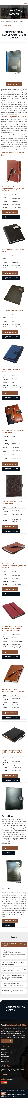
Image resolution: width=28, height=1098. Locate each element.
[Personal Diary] (14, 798)
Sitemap (4, 1059)
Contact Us (5, 1057)
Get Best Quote (11, 212)
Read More (7, 852)
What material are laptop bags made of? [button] (12, 944)
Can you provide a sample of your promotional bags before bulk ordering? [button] (13, 977)
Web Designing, (21, 1094)
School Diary (7, 888)
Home (2, 21)
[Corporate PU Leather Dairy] (14, 354)
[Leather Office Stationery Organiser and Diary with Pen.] (14, 171)
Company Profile (7, 1052)
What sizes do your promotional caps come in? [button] (12, 991)
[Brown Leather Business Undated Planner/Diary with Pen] (14, 548)
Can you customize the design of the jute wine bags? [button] (13, 963)
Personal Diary (7, 816)
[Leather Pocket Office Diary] (14, 234)
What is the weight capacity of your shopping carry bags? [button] (12, 970)
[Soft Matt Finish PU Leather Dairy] (14, 485)
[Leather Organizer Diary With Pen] (14, 414)
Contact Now (15, 1015)
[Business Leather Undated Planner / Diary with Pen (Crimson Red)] (14, 611)
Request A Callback (12, 217)
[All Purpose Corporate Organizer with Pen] (14, 673)
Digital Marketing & (6, 1096)
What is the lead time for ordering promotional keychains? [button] (13, 984)
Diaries (21, 21)
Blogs (4, 1054)
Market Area (5, 1061)
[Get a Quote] (3, 1094)
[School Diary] (14, 871)
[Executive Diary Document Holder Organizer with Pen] (14, 734)
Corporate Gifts (11, 21)
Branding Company (16, 1096)
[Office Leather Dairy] (14, 295)
